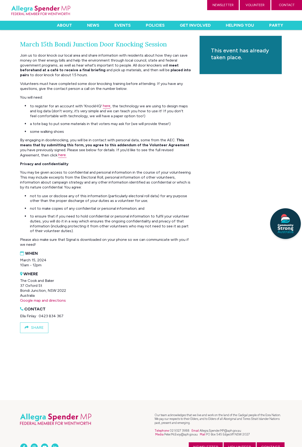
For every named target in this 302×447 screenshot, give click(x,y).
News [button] (93, 25)
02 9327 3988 (179, 430)
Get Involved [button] (195, 25)
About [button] (64, 25)
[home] (40, 10)
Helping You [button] (240, 25)
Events (122, 25)
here (106, 106)
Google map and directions (43, 300)
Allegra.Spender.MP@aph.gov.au (220, 430)
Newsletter (223, 5)
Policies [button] (155, 25)
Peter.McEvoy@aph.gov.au (181, 434)
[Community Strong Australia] (285, 223)
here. (62, 155)
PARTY (276, 25)
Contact (287, 5)
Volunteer (255, 5)
